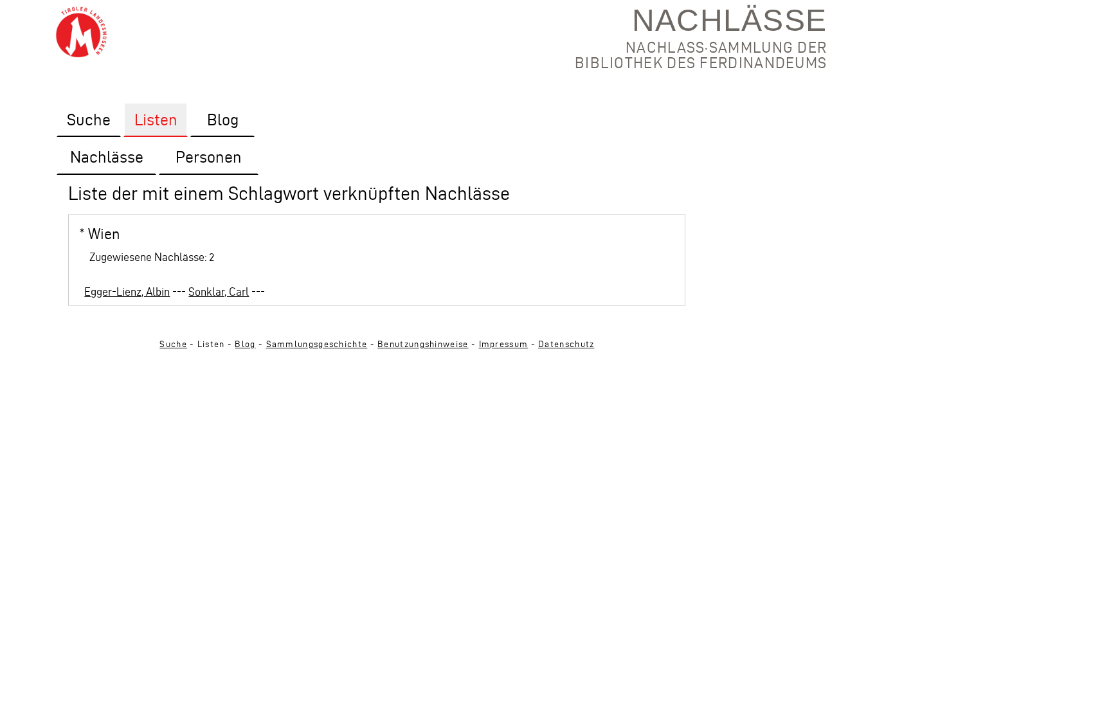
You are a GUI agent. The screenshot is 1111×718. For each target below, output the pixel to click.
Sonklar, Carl (218, 291)
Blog (245, 344)
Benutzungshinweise (422, 344)
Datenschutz (566, 344)
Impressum (503, 344)
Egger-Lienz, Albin (127, 291)
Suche (173, 344)
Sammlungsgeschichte (317, 344)
